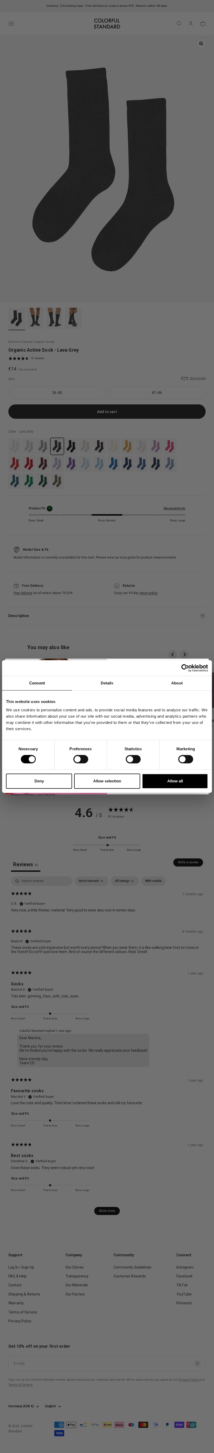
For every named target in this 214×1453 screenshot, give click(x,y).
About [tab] (177, 683)
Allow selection (107, 781)
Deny (39, 781)
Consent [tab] (37, 683)
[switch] (80, 759)
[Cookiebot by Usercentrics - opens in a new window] (185, 668)
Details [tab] (107, 683)
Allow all (175, 781)
